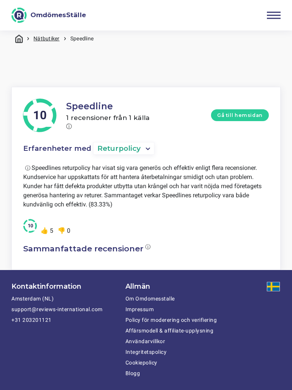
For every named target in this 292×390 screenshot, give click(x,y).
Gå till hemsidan (240, 115)
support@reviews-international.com (57, 309)
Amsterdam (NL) (32, 299)
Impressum (139, 309)
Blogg (132, 373)
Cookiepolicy (141, 363)
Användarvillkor (145, 341)
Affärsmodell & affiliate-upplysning (169, 331)
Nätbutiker (46, 38)
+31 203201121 (31, 320)
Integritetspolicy (146, 352)
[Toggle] (274, 15)
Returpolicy (119, 148)
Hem (19, 38)
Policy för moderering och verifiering (171, 320)
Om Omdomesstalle (150, 299)
